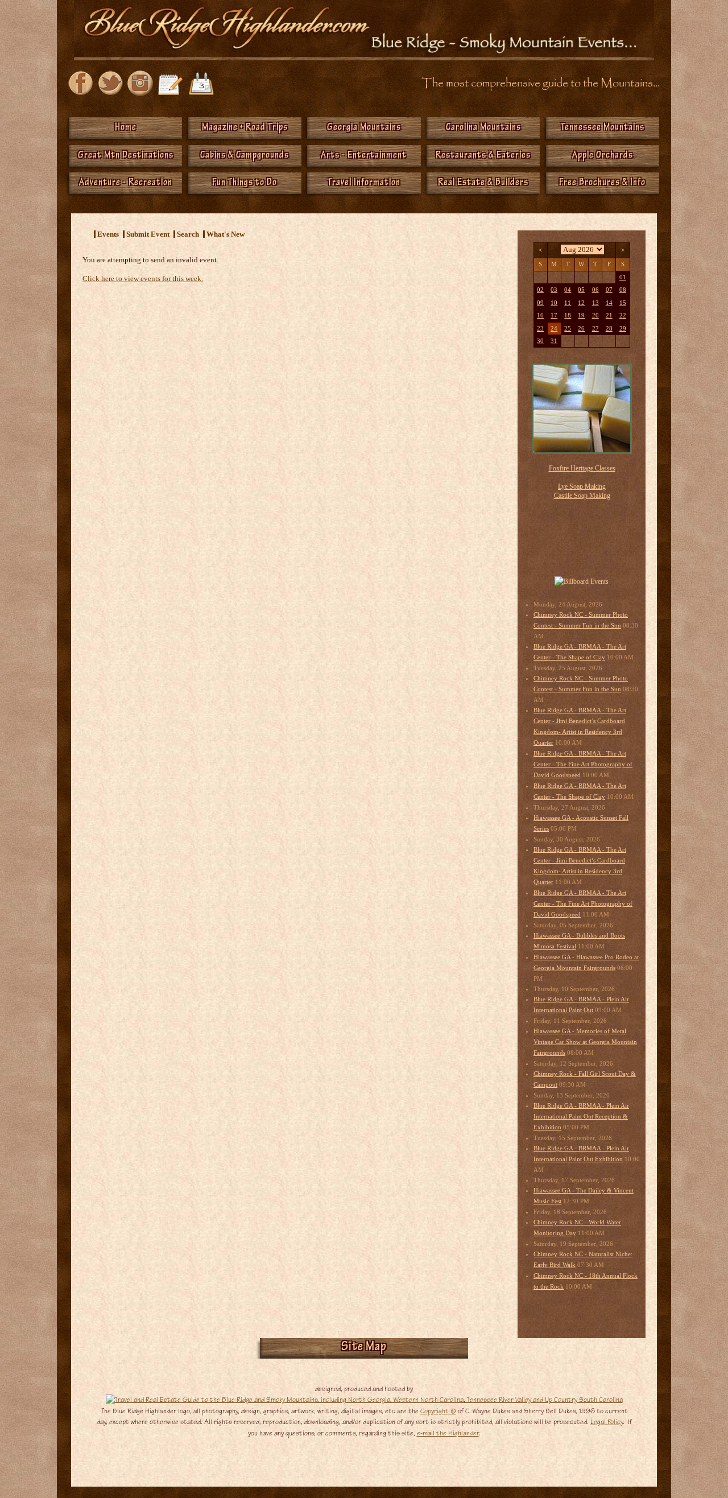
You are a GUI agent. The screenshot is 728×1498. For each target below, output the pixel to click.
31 (554, 341)
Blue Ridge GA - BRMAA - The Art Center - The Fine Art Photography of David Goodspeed (582, 764)
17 (554, 315)
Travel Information (364, 183)
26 (581, 328)
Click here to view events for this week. (142, 278)
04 (567, 290)
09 (540, 303)
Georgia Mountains (364, 128)
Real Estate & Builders (483, 183)
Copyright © (438, 1411)
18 (567, 315)
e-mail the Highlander (448, 1433)
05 (581, 290)
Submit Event (147, 234)
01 (622, 277)
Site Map (364, 1348)
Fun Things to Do (244, 183)
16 (540, 315)
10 (554, 303)
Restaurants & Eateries (483, 156)
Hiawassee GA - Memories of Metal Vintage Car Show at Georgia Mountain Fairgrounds (585, 1042)
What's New (225, 234)
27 (595, 328)
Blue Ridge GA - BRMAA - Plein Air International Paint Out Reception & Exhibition (581, 1116)
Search (188, 234)
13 (595, 303)
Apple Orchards (602, 156)
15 (622, 303)
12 (581, 303)
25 (567, 328)
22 (622, 315)
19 (581, 315)
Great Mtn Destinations (125, 156)
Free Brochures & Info (602, 183)
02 (540, 290)
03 (554, 290)
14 (609, 303)
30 (540, 341)
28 (609, 328)
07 (609, 290)
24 (554, 328)
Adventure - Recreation (125, 183)
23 (540, 328)
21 (609, 315)
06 (595, 290)
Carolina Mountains (483, 128)
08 (622, 290)
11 (567, 303)
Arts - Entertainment (364, 156)
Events (108, 234)
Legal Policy (606, 1421)
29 (622, 328)
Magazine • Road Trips (245, 128)
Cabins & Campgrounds (244, 156)
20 (595, 315)
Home (125, 128)
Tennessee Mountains (602, 128)
